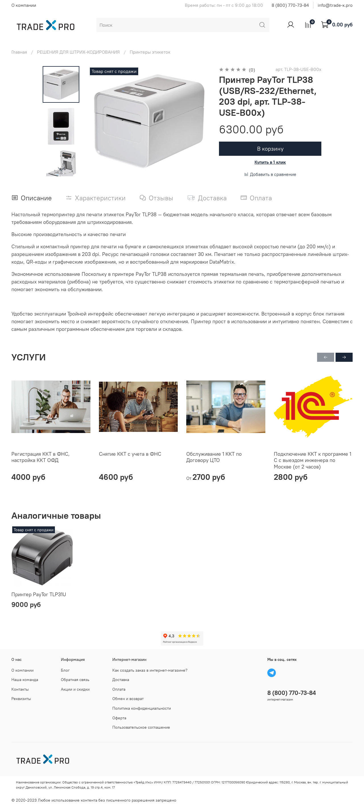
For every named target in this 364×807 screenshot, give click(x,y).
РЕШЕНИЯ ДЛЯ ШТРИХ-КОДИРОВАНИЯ (78, 52)
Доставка (120, 679)
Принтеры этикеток (150, 52)
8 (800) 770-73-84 (290, 5)
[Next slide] (61, 169)
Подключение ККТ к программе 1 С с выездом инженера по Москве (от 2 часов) (312, 460)
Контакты (20, 689)
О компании (23, 5)
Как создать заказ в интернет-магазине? (149, 670)
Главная (19, 52)
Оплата (118, 689)
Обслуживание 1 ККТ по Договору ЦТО (214, 456)
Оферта (119, 717)
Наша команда (24, 679)
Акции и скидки (75, 689)
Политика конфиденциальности (141, 708)
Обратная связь (75, 679)
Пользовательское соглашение (141, 727)
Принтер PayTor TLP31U (38, 594)
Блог (65, 670)
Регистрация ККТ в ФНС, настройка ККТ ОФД (40, 456)
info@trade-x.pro (335, 5)
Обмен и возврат (128, 698)
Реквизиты (21, 698)
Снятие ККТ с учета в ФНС (130, 453)
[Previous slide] (100, 121)
